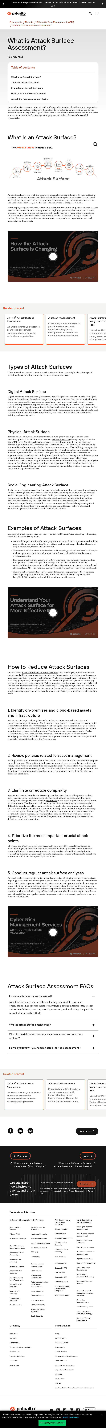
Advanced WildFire (18, 1266)
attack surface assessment (23, 107)
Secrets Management (86, 1263)
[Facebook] (10, 1131)
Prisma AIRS (15, 1234)
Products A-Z (61, 1361)
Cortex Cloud (60, 1234)
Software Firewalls (39, 1239)
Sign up (84, 1184)
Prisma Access (37, 1296)
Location (13, 1361)
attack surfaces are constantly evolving (40, 673)
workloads (52, 801)
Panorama (35, 1257)
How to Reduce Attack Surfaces (28, 93)
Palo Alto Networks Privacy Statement (68, 1191)
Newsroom (14, 1365)
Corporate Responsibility (20, 1347)
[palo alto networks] (16, 14)
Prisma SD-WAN (38, 1305)
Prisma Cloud (60, 1256)
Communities (61, 1338)
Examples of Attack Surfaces (27, 88)
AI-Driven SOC (61, 1264)
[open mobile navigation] (97, 14)
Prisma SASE (36, 1271)
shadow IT (21, 803)
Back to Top (85, 1131)
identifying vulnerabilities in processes (49, 410)
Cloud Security (61, 1229)
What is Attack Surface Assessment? (31, 25)
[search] (90, 14)
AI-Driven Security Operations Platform (63, 1222)
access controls (72, 763)
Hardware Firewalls (39, 1234)
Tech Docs (59, 1379)
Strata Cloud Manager (40, 1243)
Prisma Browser (37, 1300)
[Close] (102, 1415)
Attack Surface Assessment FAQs (29, 99)
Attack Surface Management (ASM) (55, 22)
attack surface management (34, 115)
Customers (14, 1352)
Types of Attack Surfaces (25, 82)
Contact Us (14, 1343)
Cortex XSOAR (61, 1277)
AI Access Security (18, 1239)
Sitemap (58, 1374)
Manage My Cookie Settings (52, 1423)
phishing (78, 498)
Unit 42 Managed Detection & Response (62, 1288)
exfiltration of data (61, 440)
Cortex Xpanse (61, 1282)
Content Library (61, 1343)
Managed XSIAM (62, 1295)
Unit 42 (58, 1383)
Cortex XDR (60, 1273)
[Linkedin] (20, 1131)
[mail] (30, 1131)
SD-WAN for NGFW (39, 1248)
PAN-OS (34, 1252)
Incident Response (85, 1307)
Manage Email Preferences (66, 1356)
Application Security (63, 1238)
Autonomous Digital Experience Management (39, 1284)
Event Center (61, 1352)
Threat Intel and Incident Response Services (85, 1293)
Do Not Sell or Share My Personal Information (74, 1388)
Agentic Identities (85, 1259)
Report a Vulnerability (64, 1370)
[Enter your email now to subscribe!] (56, 1184)
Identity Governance (85, 1247)
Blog (57, 1334)
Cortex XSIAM (61, 1268)
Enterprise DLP (37, 1291)
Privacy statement (71, 1417)
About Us (14, 1334)
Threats (29, 22)
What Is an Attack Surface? (26, 77)
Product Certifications (65, 1365)
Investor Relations (18, 1356)
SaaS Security (16, 1305)
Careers (13, 1338)
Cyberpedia (16, 22)
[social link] (51, 1410)
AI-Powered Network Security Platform (27, 1220)
